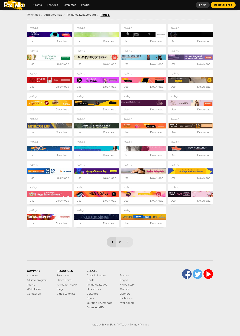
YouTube (208, 274)
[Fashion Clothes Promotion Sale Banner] (190, 57)
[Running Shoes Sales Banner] (143, 125)
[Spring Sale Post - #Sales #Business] (96, 34)
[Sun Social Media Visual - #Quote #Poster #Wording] (190, 171)
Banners (125, 293)
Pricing (31, 284)
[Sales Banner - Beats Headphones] (49, 80)
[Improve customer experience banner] (96, 148)
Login (202, 4)
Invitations (126, 298)
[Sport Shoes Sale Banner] (96, 103)
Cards (90, 280)
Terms (133, 324)
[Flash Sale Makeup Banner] (190, 194)
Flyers (90, 298)
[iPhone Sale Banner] (96, 194)
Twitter (197, 274)
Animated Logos (97, 284)
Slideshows (94, 289)
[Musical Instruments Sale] (190, 125)
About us (32, 275)
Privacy (144, 324)
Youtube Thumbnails (99, 302)
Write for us (34, 289)
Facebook (187, 274)
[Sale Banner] (49, 148)
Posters (124, 275)
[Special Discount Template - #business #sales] (143, 171)
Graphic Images (96, 275)
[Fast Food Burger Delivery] (49, 103)
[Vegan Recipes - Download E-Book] (49, 57)
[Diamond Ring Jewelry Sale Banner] (143, 34)
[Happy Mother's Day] (96, 171)
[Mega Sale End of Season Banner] (143, 194)
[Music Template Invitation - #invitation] (49, 217)
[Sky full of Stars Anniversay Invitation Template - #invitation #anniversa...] (96, 217)
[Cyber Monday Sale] (49, 34)
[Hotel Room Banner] (190, 80)
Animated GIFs (95, 307)
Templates (63, 275)
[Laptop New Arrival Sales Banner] (143, 80)
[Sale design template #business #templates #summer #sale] (143, 148)
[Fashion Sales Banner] (190, 103)
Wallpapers (127, 302)
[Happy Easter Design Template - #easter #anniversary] (49, 194)
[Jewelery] (143, 103)
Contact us (34, 293)
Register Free (223, 4)
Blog (60, 289)
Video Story (127, 284)
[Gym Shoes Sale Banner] (190, 148)
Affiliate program (37, 280)
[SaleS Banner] (49, 171)
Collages (92, 293)
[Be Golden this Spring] (96, 57)
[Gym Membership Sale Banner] (96, 80)
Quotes (124, 289)
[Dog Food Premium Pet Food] (143, 57)
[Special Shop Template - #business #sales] (49, 125)
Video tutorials (66, 293)
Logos (124, 280)
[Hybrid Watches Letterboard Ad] (190, 34)
